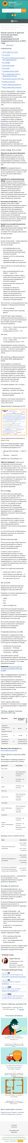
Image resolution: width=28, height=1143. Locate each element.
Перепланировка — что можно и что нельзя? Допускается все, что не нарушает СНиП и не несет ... (14, 1102)
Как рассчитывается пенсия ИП (11, 749)
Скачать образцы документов (11, 84)
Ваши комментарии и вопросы (11, 87)
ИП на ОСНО (6, 55)
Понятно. (20, 1141)
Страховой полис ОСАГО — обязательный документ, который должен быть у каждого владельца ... (14, 1075)
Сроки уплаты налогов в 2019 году (13, 79)
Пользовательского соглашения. (13, 1114)
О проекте (14, 1125)
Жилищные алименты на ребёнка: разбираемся (11, 982)
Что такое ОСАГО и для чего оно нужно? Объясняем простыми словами (14, 1067)
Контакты (14, 1127)
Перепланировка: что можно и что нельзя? (14, 1096)
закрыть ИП (4, 123)
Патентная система (8, 65)
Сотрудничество (14, 1130)
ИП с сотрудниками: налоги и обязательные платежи (11, 75)
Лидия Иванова (9, 45)
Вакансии (14, 1132)
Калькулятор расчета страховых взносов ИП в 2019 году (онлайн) (11, 668)
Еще (9, 972)
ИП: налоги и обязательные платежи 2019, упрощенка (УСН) (13, 59)
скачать (21, 1009)
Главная (3, 25)
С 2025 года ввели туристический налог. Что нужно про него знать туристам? (13, 997)
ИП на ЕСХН (6, 68)
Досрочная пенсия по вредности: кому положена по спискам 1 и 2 (14, 1038)
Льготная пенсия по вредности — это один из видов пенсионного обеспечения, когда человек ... (14, 1045)
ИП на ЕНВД (6, 63)
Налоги (7, 25)
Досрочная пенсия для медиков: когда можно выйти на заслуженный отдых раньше (14, 975)
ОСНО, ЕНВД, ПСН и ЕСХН (10, 52)
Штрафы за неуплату (8, 82)
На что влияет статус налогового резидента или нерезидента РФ (11, 989)
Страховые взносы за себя (10, 71)
